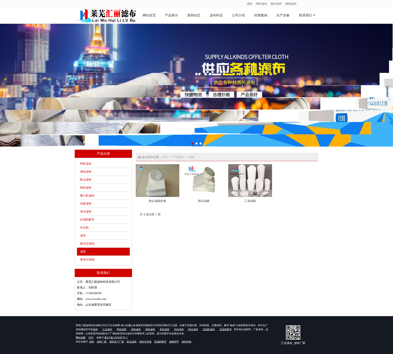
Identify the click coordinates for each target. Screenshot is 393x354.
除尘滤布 (85, 179)
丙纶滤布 (261, 3)
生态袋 (84, 227)
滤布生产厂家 (116, 341)
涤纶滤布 (276, 3)
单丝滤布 (85, 211)
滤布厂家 (102, 341)
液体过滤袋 (87, 259)
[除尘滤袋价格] (158, 180)
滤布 (249, 3)
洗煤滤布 (85, 203)
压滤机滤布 (209, 329)
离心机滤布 (87, 195)
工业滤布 (107, 329)
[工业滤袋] (250, 180)
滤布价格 (186, 341)
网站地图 (81, 337)
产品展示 (178, 157)
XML (91, 337)
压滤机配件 (87, 219)
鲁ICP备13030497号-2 (116, 337)
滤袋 (83, 251)
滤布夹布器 (145, 341)
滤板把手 (174, 341)
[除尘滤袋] (204, 180)
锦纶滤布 (291, 3)
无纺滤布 (179, 329)
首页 (165, 157)
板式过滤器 (87, 243)
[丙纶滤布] (196, 85)
